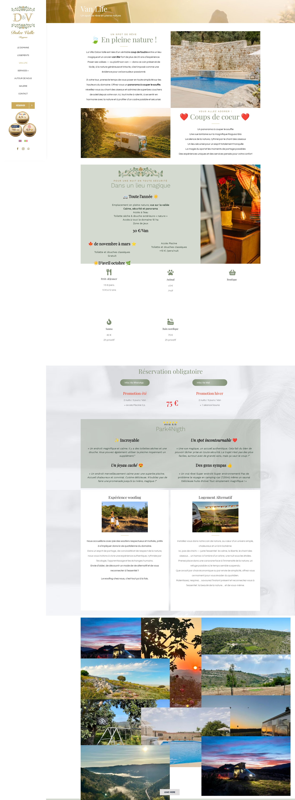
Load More (169, 792)
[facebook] (17, 149)
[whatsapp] (29, 149)
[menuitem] (20, 141)
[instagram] (23, 149)
